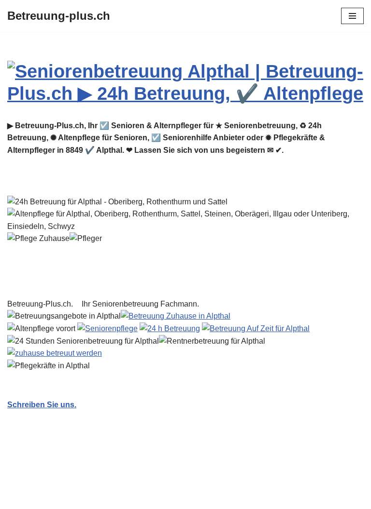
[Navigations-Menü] (352, 16)
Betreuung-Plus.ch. (42, 304)
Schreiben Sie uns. (41, 405)
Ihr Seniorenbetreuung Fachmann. (142, 304)
